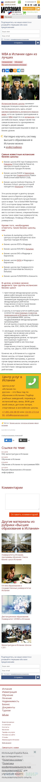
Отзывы (5, 737)
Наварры (8, 164)
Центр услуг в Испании (12, 378)
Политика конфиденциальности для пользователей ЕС (16, 767)
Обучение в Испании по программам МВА (20, 464)
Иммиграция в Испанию (10, 740)
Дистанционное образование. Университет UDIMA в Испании (16, 617)
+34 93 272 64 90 (10, 4)
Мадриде (19, 186)
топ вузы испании (27, 423)
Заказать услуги (32, 12)
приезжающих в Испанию (16, 315)
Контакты (5, 727)
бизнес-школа (15, 423)
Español (38, 2)
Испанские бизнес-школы (13, 103)
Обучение (8, 17)
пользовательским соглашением (20, 39)
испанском (29, 117)
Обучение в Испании (11, 459)
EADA (19, 260)
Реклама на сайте (8, 735)
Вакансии (5, 730)
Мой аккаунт (6, 743)
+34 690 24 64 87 (10, 2)
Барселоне (29, 173)
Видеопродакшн (8, 722)
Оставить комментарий (24, 514)
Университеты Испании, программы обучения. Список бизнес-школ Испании (15, 557)
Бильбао (29, 249)
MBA (11, 117)
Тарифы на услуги (8, 732)
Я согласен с (16, 39)
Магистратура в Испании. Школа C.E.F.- (16, 646)
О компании (29, 2)
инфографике (14, 147)
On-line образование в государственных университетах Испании (16, 588)
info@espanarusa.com (17, 415)
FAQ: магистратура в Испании (15, 454)
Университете (23, 175)
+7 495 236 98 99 (10, 411)
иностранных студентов (26, 313)
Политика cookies (12, 759)
